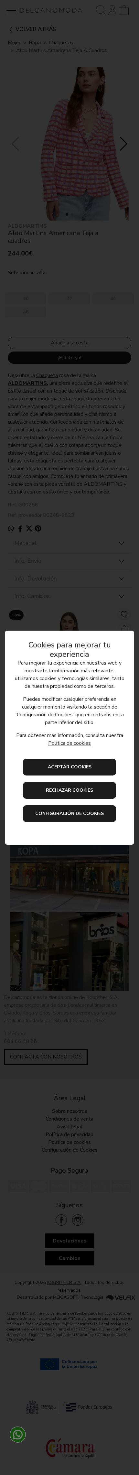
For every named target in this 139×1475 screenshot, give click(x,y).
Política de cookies (69, 743)
